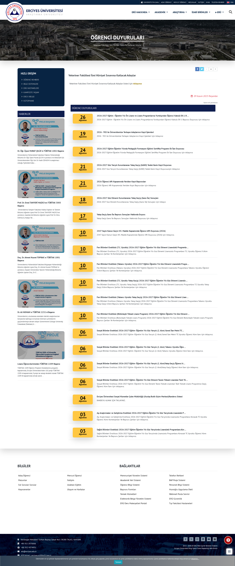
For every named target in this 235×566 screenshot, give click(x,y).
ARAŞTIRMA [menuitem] (179, 12)
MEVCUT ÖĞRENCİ (180, 2)
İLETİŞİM (201, 2)
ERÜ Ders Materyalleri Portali (133, 503)
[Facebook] (185, 539)
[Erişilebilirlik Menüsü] (228, 540)
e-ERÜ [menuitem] (218, 12)
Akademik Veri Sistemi (130, 480)
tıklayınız (137, 83)
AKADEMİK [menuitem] (160, 12)
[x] (191, 539)
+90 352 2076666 (28, 543)
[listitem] (41, 141)
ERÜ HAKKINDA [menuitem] (140, 12)
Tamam (118, 562)
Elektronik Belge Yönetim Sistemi (135, 498)
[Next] (215, 539)
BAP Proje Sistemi (177, 480)
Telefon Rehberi (176, 475)
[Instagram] (197, 539)
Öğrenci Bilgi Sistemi (130, 484)
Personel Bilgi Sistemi (179, 484)
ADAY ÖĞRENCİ (166, 2)
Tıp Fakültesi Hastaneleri (180, 503)
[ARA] (231, 12)
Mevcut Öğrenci (74, 475)
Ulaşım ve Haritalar (76, 489)
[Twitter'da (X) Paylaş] (202, 69)
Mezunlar (22, 480)
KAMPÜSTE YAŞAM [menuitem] (30, 92)
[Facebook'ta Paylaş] (197, 69)
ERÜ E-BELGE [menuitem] (28, 96)
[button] (229, 551)
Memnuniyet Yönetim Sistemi (133, 475)
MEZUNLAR (192, 2)
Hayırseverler (24, 489)
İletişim (70, 480)
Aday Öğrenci (24, 475)
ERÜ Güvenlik (175, 498)
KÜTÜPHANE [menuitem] (28, 101)
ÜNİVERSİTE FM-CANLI (151, 2)
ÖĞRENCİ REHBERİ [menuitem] (30, 80)
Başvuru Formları (128, 489)
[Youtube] (209, 539)
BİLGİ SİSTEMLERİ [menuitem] (30, 84)
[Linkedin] (203, 539)
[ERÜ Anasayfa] (34, 12)
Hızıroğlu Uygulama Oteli (181, 489)
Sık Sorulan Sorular (27, 484)
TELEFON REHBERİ (217, 2)
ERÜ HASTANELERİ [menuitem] (30, 88)
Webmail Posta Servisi (179, 494)
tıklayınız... (195, 559)
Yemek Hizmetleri (128, 494)
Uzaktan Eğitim (74, 484)
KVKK (208, 2)
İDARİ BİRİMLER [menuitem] (200, 12)
